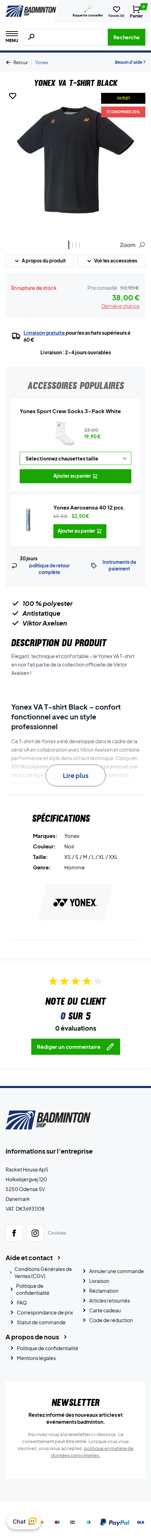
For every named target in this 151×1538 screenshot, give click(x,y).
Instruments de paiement (119, 565)
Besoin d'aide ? (130, 62)
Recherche (126, 37)
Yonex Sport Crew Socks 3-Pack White (70, 411)
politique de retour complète (49, 569)
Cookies (57, 1233)
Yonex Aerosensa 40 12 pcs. (89, 507)
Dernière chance (120, 306)
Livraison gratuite (44, 332)
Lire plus (75, 775)
